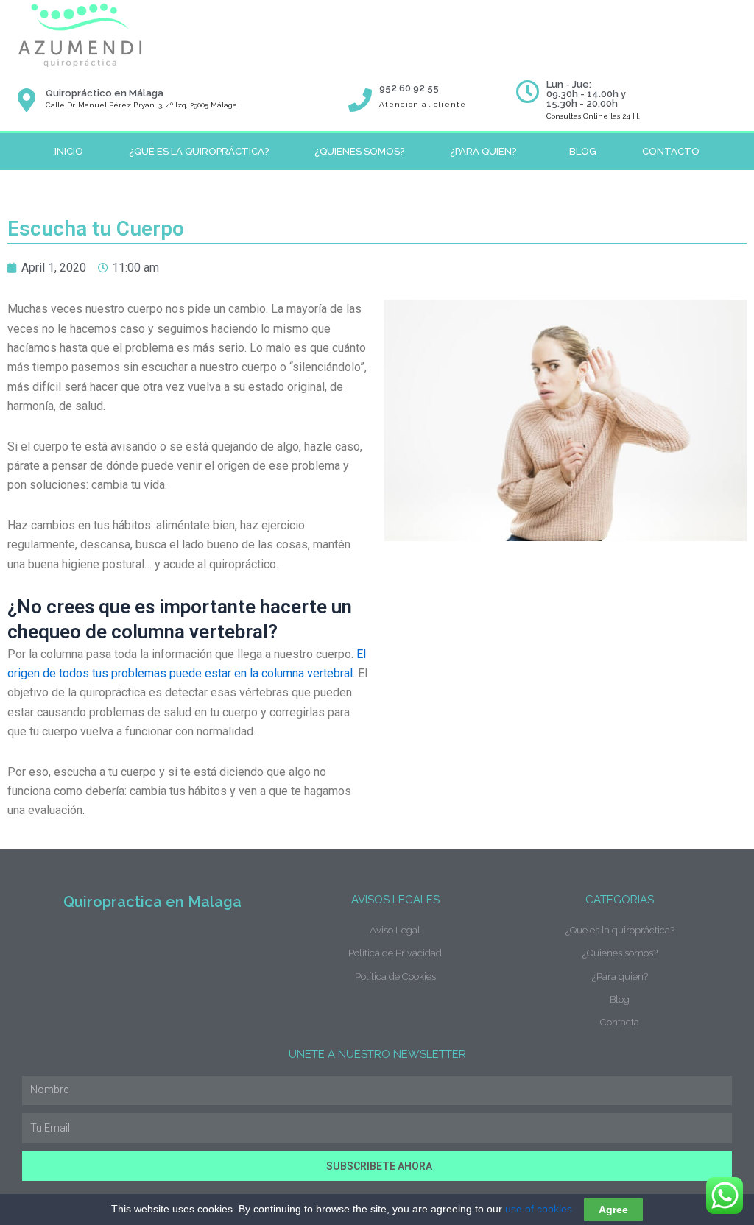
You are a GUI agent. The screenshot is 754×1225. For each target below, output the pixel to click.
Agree (613, 1209)
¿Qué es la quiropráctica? (199, 151)
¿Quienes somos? (359, 151)
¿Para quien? (483, 151)
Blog (582, 151)
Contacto (671, 151)
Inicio (68, 151)
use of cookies (538, 1209)
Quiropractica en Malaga (152, 902)
